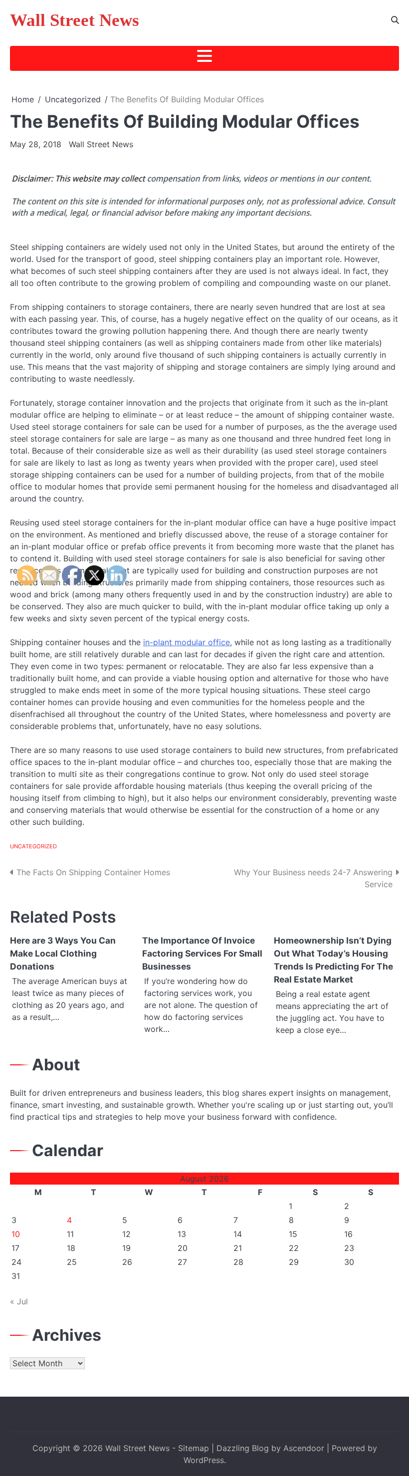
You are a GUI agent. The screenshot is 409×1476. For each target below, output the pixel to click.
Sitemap (193, 1448)
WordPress (204, 1460)
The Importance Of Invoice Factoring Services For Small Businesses (202, 953)
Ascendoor (303, 1448)
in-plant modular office (186, 642)
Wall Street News (74, 20)
